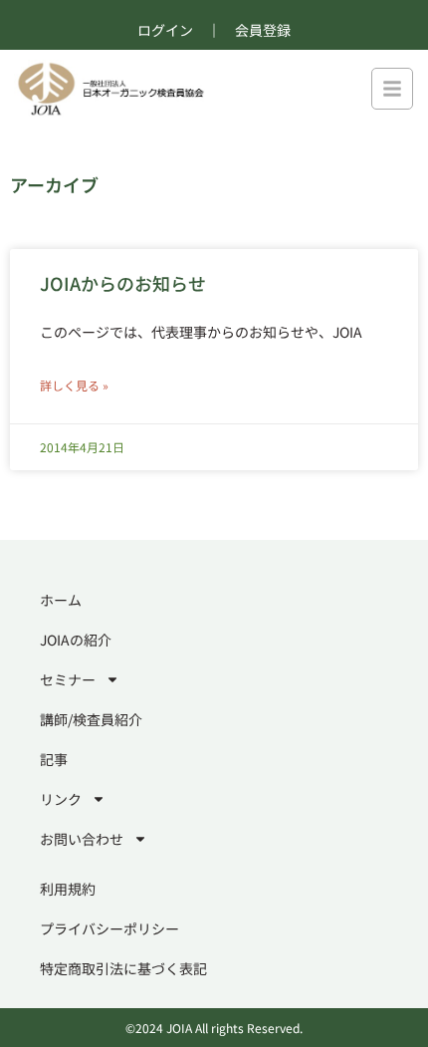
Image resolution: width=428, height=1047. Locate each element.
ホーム (61, 600)
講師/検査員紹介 (91, 719)
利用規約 (68, 889)
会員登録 (263, 30)
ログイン (165, 30)
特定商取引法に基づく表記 (123, 968)
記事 (54, 759)
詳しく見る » (74, 385)
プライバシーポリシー (109, 928)
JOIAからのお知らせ (123, 283)
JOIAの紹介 (75, 640)
